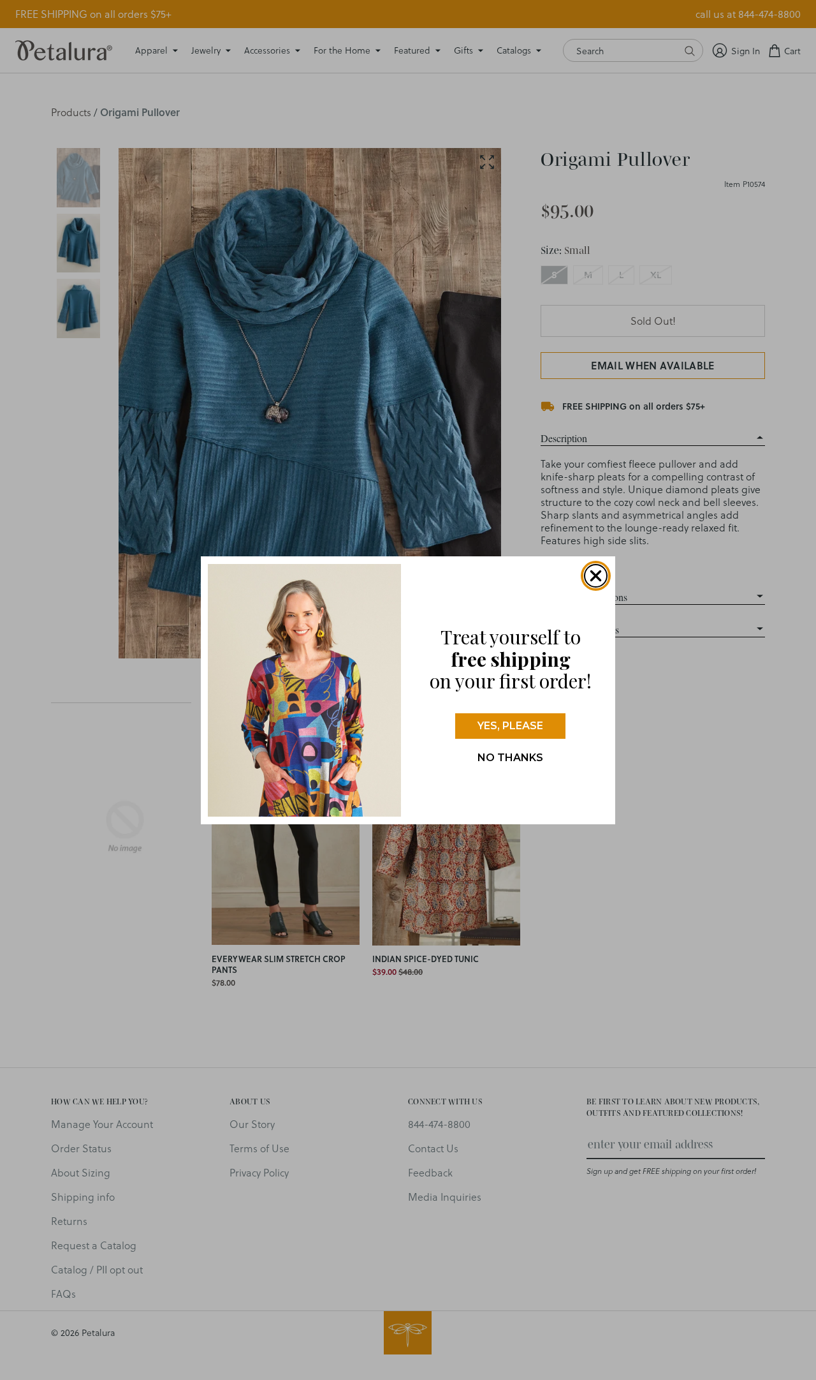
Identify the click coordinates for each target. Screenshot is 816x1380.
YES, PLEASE (510, 726)
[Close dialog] (596, 576)
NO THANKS (510, 758)
